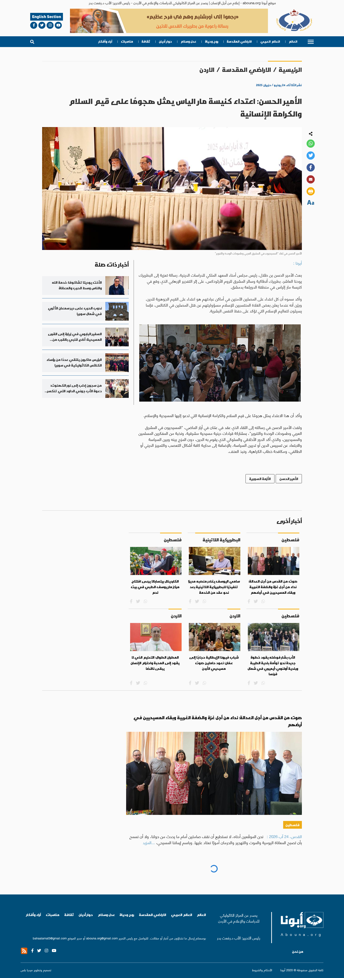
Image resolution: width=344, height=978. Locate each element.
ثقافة (146, 41)
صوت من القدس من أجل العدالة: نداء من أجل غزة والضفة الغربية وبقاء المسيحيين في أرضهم (273, 587)
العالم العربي (270, 41)
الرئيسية (290, 70)
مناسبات (127, 41)
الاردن (206, 70)
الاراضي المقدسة (239, 41)
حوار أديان (165, 41)
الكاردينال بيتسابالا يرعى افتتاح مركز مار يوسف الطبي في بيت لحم (155, 587)
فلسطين (292, 825)
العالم (293, 41)
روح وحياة (211, 41)
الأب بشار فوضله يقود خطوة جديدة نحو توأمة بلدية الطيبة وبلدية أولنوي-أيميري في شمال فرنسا (273, 666)
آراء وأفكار (105, 41)
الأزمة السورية (260, 479)
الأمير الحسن (288, 479)
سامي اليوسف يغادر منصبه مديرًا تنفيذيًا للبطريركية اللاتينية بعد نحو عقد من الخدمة (214, 587)
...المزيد (149, 842)
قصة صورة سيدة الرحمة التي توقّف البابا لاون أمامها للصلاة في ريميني (229, 872)
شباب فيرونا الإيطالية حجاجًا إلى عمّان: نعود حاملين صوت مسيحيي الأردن (214, 663)
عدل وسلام (188, 41)
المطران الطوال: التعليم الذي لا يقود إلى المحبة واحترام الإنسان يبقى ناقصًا (155, 663)
